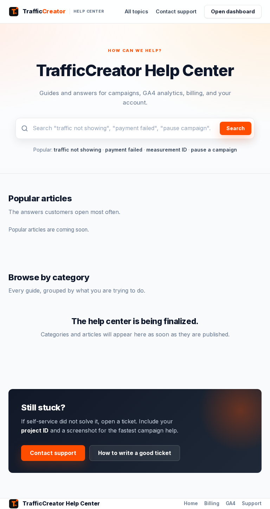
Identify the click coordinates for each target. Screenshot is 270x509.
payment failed (123, 150)
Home (191, 503)
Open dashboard (233, 11)
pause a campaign (214, 150)
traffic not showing (77, 150)
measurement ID (166, 150)
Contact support (176, 11)
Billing (211, 503)
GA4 (231, 503)
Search (235, 128)
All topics (136, 11)
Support (252, 503)
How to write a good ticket (134, 453)
